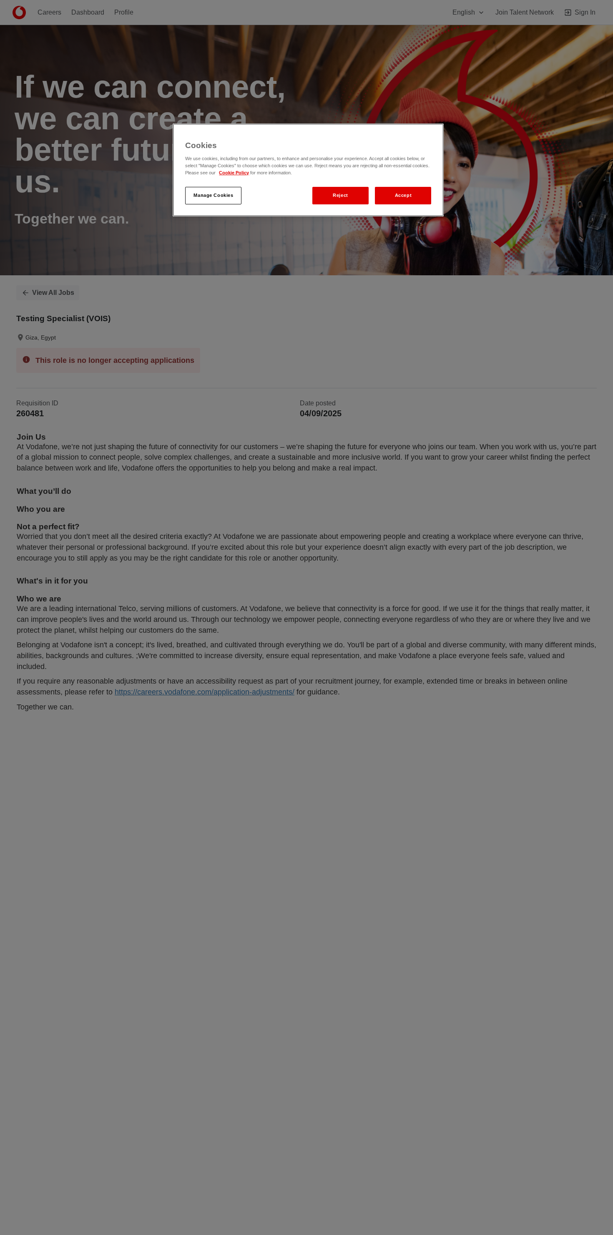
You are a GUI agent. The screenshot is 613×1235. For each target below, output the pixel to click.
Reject (340, 195)
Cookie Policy (234, 173)
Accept (403, 195)
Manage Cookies (213, 195)
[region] (308, 169)
